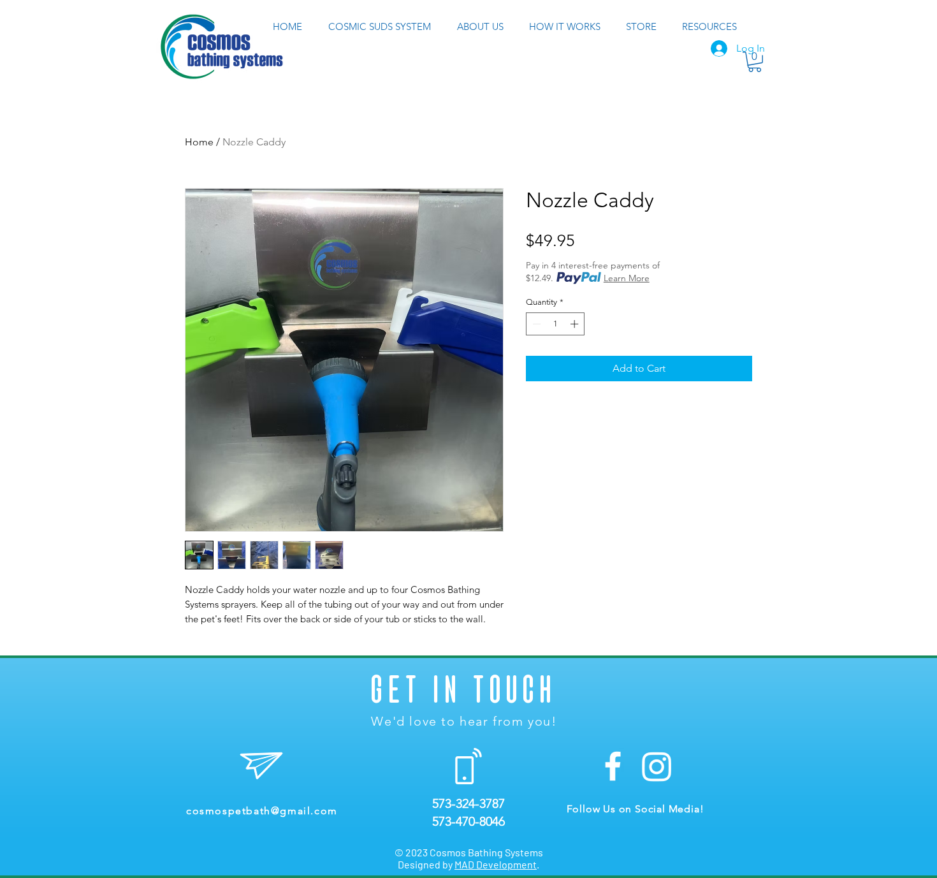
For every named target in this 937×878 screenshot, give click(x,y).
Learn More (627, 278)
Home (199, 142)
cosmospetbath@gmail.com (262, 811)
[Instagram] (656, 766)
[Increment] (575, 324)
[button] (755, 62)
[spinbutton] (555, 324)
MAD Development (495, 864)
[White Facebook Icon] (612, 766)
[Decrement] (535, 324)
